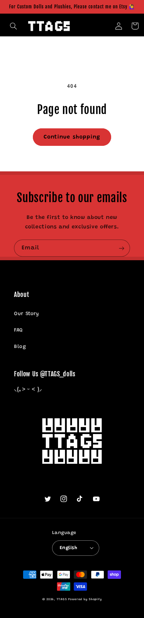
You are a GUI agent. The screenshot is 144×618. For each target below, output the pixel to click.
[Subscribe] (122, 248)
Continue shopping (72, 137)
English (68, 548)
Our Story (26, 314)
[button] (14, 26)
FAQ (18, 330)
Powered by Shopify (85, 599)
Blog (20, 346)
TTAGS (62, 599)
